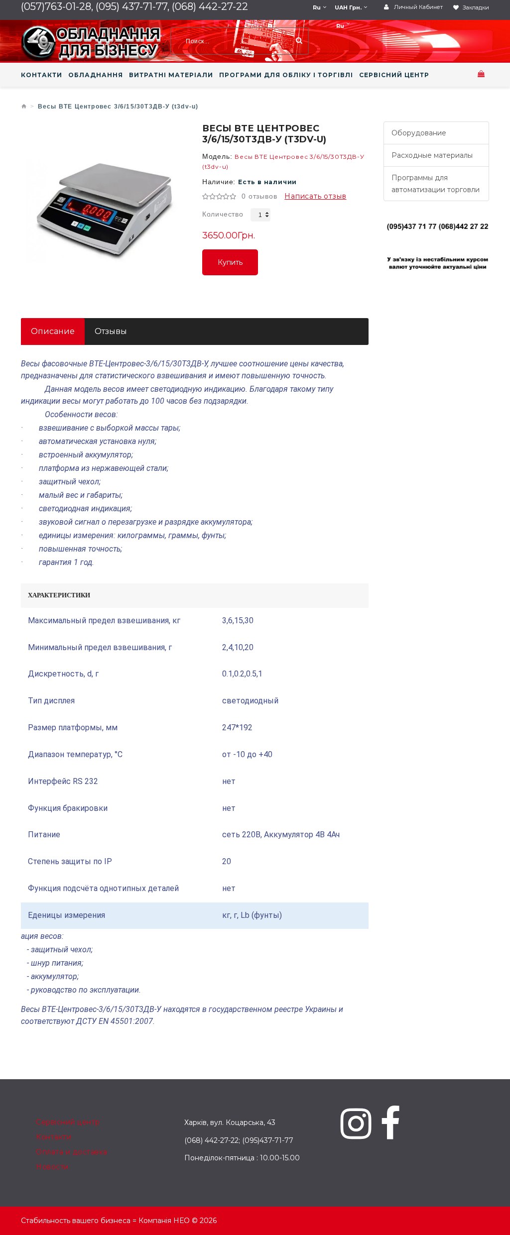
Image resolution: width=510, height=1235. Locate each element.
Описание (53, 331)
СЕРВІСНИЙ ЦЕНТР (394, 75)
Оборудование (418, 132)
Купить (230, 266)
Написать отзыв (315, 196)
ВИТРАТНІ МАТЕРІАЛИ (171, 75)
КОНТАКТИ (41, 75)
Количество (223, 214)
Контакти (53, 1137)
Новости (52, 1167)
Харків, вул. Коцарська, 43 (229, 1122)
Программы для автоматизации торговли (435, 183)
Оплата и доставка (72, 1152)
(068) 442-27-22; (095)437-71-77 (238, 1140)
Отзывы (111, 331)
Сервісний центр (68, 1122)
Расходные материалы (432, 155)
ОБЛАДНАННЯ (95, 75)
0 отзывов (259, 196)
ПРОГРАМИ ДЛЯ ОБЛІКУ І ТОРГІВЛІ (286, 75)
